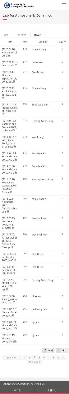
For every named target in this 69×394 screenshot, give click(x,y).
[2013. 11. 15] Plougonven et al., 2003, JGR (9, 108)
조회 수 (62, 41)
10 (64, 357)
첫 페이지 (11, 357)
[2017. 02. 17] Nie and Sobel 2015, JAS (9, 312)
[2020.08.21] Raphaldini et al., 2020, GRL (9, 91)
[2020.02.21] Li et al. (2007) (10, 64)
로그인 (17, 390)
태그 (64, 350)
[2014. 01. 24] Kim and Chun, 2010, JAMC (9, 156)
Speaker (43, 41)
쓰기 (50, 350)
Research (21, 35)
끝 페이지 (33, 362)
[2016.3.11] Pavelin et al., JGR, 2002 (9, 270)
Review (37, 35)
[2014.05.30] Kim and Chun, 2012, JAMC (9, 169)
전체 (6, 35)
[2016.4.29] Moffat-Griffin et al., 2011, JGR (9, 284)
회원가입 (52, 390)
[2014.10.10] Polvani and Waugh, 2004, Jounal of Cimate (9, 186)
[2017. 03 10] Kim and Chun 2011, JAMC (9, 325)
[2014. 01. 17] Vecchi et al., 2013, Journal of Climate (9, 141)
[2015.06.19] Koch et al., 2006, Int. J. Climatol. (8, 223)
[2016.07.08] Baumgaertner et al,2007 (10, 299)
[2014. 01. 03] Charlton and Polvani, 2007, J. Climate (9, 125)
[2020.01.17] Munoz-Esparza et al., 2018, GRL (9, 76)
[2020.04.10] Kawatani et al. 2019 (9, 52)
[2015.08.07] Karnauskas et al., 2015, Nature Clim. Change (9, 241)
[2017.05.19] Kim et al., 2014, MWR (8, 338)
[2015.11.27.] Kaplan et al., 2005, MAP (9, 257)
